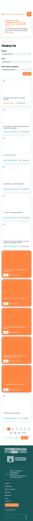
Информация (8, 486)
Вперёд (23, 433)
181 (19, 433)
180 (15, 433)
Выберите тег (6, 61)
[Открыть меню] (29, 14)
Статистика (8, 501)
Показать (24, 437)
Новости (11, 41)
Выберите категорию (9, 69)
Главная (4, 41)
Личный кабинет (13, 505)
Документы (8, 495)
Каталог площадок (10, 489)
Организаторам (9, 32)
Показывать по (9, 437)
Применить (27, 73)
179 (11, 433)
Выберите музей (7, 54)
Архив (6, 498)
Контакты (7, 492)
